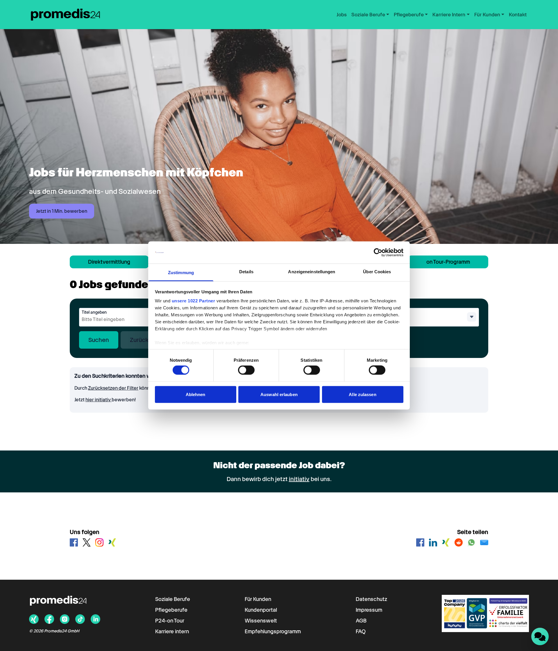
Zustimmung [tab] (181, 272)
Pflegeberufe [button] (409, 14)
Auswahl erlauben (279, 394)
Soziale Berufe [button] (368, 14)
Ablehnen (195, 394)
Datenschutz (371, 599)
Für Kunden (258, 599)
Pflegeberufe (171, 610)
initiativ (299, 479)
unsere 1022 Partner (193, 300)
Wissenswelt (261, 621)
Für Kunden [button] (487, 14)
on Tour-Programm (448, 262)
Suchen (98, 339)
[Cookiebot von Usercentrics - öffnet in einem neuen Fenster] (378, 252)
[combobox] (127, 319)
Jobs (342, 14)
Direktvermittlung (109, 262)
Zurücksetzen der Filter (113, 388)
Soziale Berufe (172, 599)
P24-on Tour (169, 621)
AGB (361, 621)
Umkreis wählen (374, 312)
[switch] (246, 370)
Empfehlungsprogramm (273, 631)
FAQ (361, 631)
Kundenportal (261, 610)
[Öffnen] (471, 317)
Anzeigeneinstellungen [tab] (311, 271)
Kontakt (518, 14)
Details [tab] (246, 271)
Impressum (369, 610)
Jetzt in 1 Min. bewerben (61, 211)
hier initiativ (98, 399)
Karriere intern (172, 631)
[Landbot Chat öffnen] (540, 636)
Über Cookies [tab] (377, 271)
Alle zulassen (362, 394)
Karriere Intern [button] (448, 14)
